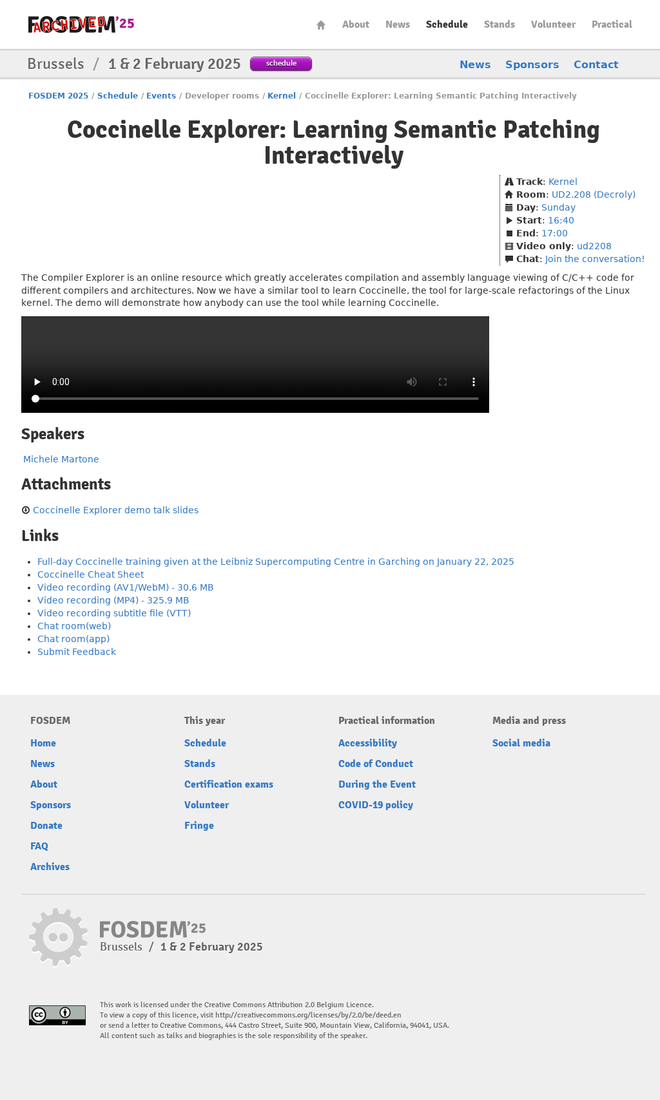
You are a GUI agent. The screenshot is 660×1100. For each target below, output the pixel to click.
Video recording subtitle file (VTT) (114, 613)
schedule (281, 63)
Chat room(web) (74, 626)
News (397, 24)
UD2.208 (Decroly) (594, 194)
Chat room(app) (73, 639)
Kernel (281, 95)
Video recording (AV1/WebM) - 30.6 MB (125, 587)
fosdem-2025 (81, 24)
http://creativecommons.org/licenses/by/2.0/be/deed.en (308, 1015)
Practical (612, 24)
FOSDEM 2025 (58, 95)
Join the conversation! (595, 259)
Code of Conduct (375, 763)
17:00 (554, 233)
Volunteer (553, 24)
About (355, 24)
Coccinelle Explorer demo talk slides (116, 510)
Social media (521, 743)
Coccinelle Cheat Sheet (90, 574)
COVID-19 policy (375, 805)
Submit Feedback (76, 652)
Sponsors (532, 65)
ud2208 (594, 246)
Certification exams (228, 784)
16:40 (561, 220)
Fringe (199, 825)
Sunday (558, 207)
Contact (596, 65)
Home (321, 25)
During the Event (377, 784)
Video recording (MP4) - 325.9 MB (113, 600)
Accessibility (367, 743)
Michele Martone (61, 459)
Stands (499, 24)
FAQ (39, 846)
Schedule (447, 24)
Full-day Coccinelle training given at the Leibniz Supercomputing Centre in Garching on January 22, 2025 (275, 561)
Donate (46, 825)
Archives (50, 866)
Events (161, 95)
